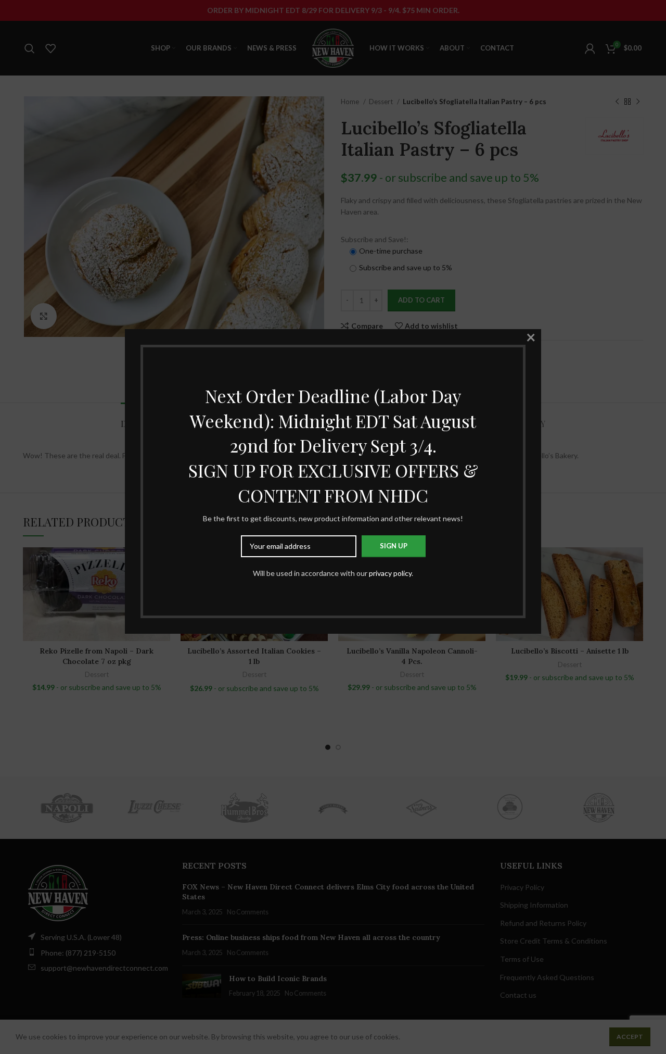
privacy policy (390, 573)
